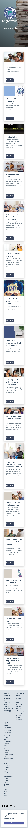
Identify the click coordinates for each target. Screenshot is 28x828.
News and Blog (8, 712)
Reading (6, 780)
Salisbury (6, 782)
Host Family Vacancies (8, 725)
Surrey (6, 787)
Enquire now (19, 704)
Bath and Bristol (8, 736)
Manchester (7, 771)
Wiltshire (6, 791)
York (5, 793)
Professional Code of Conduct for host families (20, 717)
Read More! (9, 80)
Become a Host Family (20, 696)
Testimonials (7, 710)
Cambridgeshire (8, 747)
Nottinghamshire (8, 776)
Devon (6, 752)
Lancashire (7, 765)
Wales (5, 799)
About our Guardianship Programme (8, 702)
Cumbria (6, 749)
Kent (5, 763)
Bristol (6, 745)
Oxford (6, 778)
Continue (14, 823)
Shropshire (7, 786)
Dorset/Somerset (8, 754)
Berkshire (6, 739)
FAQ (17, 710)
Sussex (6, 789)
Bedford (6, 737)
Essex (5, 756)
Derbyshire (7, 750)
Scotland (6, 784)
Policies (6, 713)
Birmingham (7, 741)
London (6, 734)
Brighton (6, 743)
